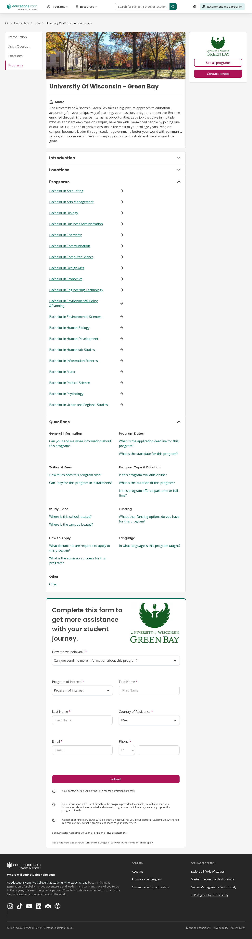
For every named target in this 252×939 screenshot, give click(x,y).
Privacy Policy (115, 842)
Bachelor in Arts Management (71, 202)
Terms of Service (137, 842)
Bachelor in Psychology (66, 394)
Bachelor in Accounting (66, 191)
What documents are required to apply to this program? (79, 548)
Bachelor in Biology (63, 213)
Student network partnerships (151, 887)
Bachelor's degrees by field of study (213, 887)
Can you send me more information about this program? (80, 443)
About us (137, 871)
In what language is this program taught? (149, 546)
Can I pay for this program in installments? (80, 483)
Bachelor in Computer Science (71, 257)
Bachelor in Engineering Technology (76, 290)
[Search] (173, 6)
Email (57, 741)
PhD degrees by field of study (209, 895)
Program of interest (68, 682)
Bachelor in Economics (65, 279)
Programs (58, 6)
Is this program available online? (143, 475)
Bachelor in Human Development (73, 339)
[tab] (23, 37)
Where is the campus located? (71, 524)
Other (53, 584)
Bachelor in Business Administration (76, 224)
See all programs (218, 63)
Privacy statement (116, 832)
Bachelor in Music (62, 372)
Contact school (218, 74)
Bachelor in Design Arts (66, 268)
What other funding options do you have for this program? (149, 518)
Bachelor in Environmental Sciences (75, 317)
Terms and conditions (198, 928)
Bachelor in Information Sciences (73, 361)
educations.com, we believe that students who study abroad (49, 882)
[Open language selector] (194, 6)
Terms (96, 832)
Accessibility (238, 928)
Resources (87, 6)
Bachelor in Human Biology (69, 328)
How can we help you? (69, 652)
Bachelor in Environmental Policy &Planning (73, 303)
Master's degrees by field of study (212, 879)
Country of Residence (136, 711)
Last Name (61, 711)
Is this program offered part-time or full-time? (149, 493)
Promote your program (147, 879)
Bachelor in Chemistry (65, 235)
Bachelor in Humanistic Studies (72, 350)
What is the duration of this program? (147, 483)
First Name (128, 682)
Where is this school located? (70, 516)
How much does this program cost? (75, 475)
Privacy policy (220, 928)
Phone (125, 741)
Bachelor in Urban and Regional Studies (78, 405)
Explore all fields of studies (208, 871)
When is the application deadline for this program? (148, 443)
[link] (69, 23)
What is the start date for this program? (148, 454)
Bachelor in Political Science (69, 383)
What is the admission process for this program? (77, 560)
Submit (115, 779)
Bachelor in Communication (69, 246)
